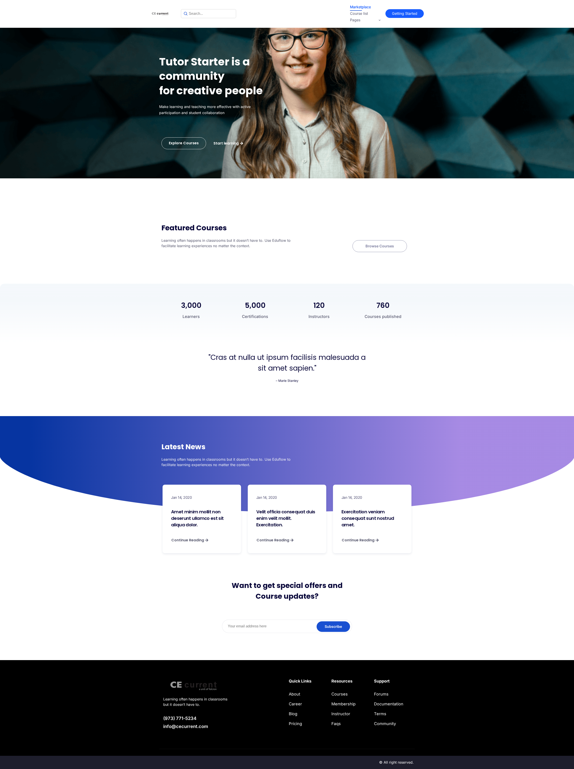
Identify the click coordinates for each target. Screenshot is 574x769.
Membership (343, 704)
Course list (359, 13)
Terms (380, 713)
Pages (355, 20)
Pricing (295, 723)
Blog (293, 713)
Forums (381, 694)
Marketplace (360, 7)
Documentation (388, 704)
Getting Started (404, 13)
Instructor (340, 713)
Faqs (336, 723)
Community (385, 723)
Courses (339, 694)
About (294, 694)
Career (295, 704)
